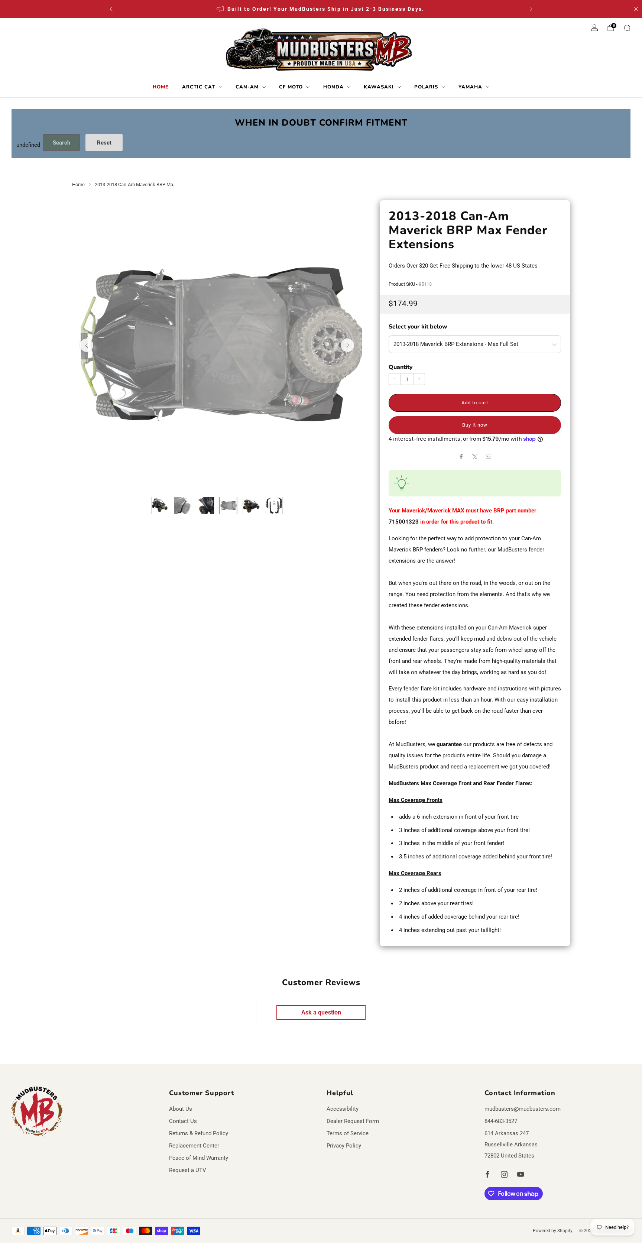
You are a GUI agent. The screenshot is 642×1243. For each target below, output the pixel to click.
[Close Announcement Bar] (636, 9)
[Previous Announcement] (111, 9)
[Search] (627, 28)
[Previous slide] (86, 345)
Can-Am (247, 87)
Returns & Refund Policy (198, 1133)
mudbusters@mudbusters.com (522, 1109)
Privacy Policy (344, 1145)
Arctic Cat (198, 87)
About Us (180, 1109)
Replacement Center (194, 1145)
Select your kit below (418, 327)
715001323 (404, 521)
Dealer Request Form (353, 1121)
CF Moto (291, 87)
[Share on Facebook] (461, 457)
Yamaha (470, 87)
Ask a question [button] (321, 1012)
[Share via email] (488, 457)
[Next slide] (347, 345)
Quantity (400, 367)
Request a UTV (187, 1170)
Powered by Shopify (553, 1230)
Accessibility (343, 1109)
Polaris (426, 87)
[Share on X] (475, 457)
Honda (333, 87)
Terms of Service (348, 1133)
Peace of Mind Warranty (198, 1158)
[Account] (594, 28)
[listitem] (321, 9)
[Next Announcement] (531, 9)
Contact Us (183, 1121)
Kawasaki (379, 87)
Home (161, 87)
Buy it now (474, 425)
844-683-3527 (500, 1121)
